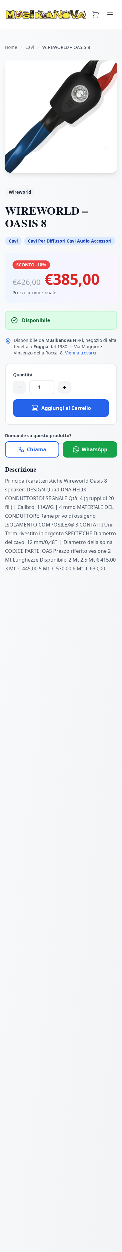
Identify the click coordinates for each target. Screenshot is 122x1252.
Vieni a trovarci (80, 353)
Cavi (29, 47)
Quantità (22, 375)
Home (11, 47)
